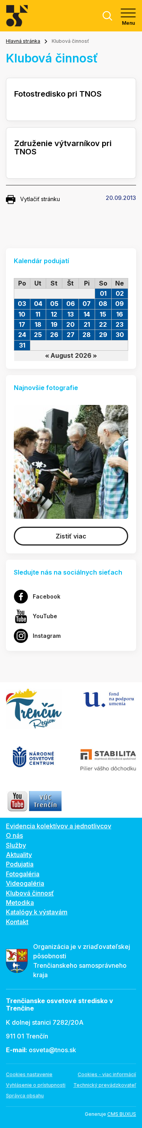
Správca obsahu (25, 1096)
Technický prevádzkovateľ (104, 1085)
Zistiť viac (71, 536)
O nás (14, 835)
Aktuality (19, 855)
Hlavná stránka (23, 41)
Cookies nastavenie (29, 1074)
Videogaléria (25, 883)
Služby (16, 845)
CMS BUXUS (121, 1114)
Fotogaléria (22, 874)
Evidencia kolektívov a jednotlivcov (58, 826)
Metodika (20, 902)
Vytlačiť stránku (40, 199)
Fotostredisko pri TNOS (58, 94)
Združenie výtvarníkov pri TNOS (63, 147)
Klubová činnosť (30, 893)
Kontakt (17, 922)
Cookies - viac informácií (107, 1074)
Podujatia (20, 864)
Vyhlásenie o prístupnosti (35, 1085)
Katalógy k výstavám (36, 912)
